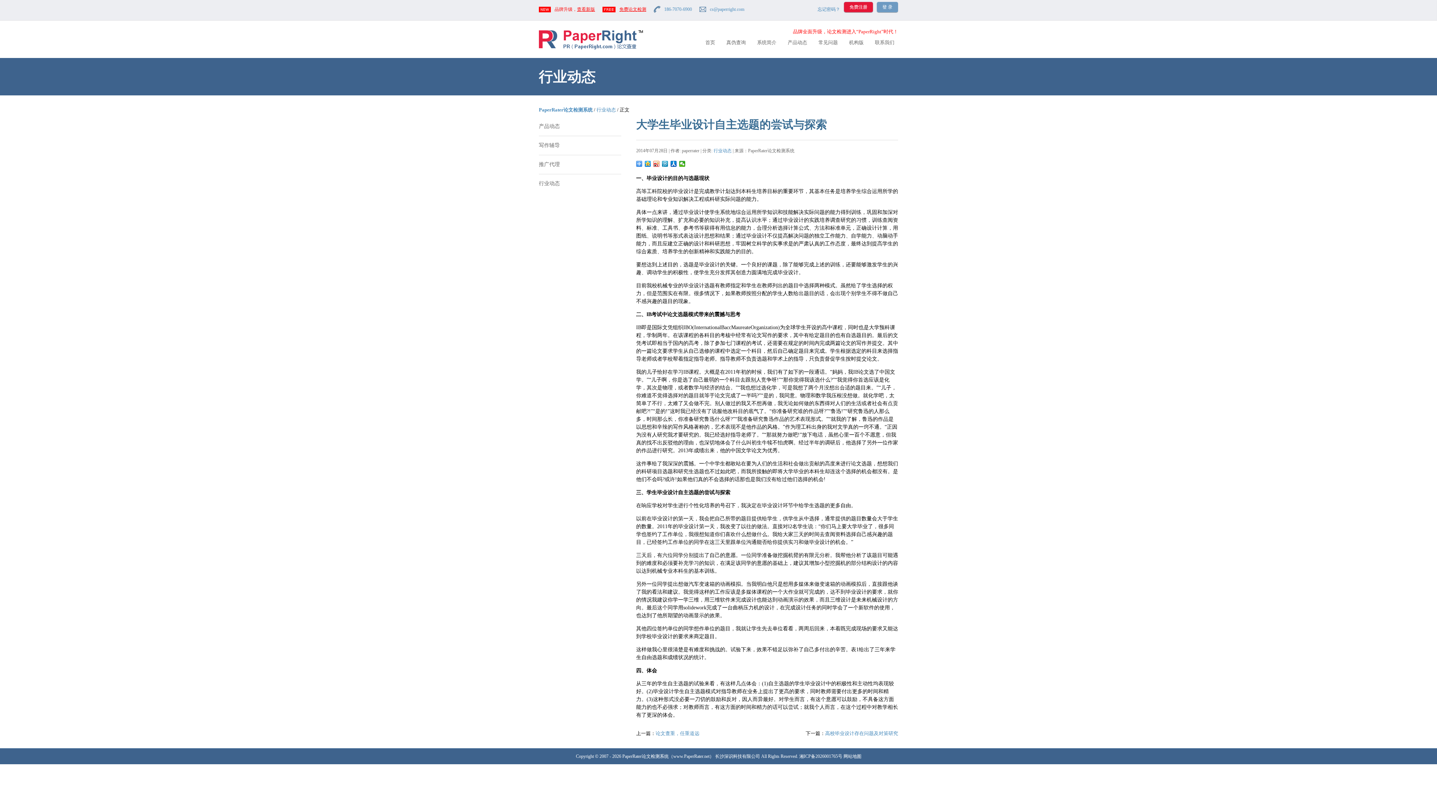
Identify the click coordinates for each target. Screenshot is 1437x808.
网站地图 (852, 756)
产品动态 (797, 42)
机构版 (856, 42)
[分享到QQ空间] (648, 164)
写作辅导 (549, 145)
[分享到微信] (682, 164)
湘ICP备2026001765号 (820, 756)
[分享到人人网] (674, 164)
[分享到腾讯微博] (665, 164)
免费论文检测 (632, 9)
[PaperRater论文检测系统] (591, 49)
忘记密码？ (829, 9)
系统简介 (767, 42)
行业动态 (606, 110)
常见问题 (828, 42)
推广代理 (549, 164)
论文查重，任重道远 (677, 733)
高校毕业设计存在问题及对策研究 (861, 733)
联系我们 (884, 42)
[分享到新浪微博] (656, 164)
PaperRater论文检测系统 (566, 110)
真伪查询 (736, 42)
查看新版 (586, 9)
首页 (710, 42)
